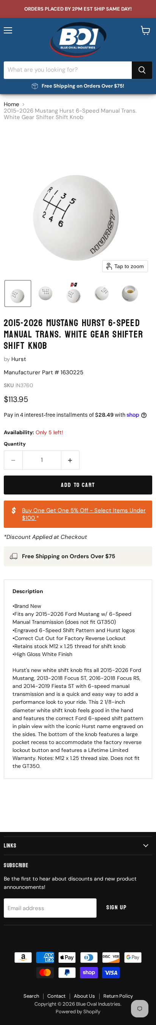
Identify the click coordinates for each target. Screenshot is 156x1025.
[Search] (142, 70)
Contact (56, 996)
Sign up (116, 907)
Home (11, 104)
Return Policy (118, 996)
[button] (18, 293)
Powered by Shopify (78, 1011)
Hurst (18, 359)
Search (31, 996)
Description (27, 591)
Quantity (15, 444)
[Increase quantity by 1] (70, 459)
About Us (84, 996)
